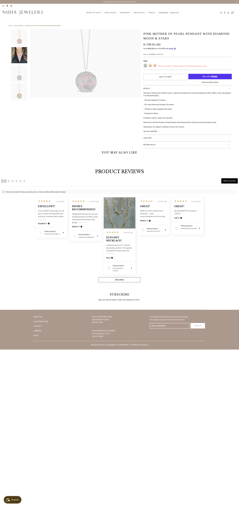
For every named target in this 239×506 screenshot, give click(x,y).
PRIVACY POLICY (97, 345)
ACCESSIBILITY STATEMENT (117, 345)
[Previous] (32, 63)
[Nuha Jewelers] (22, 13)
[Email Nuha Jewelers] (3, 6)
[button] (94, 13)
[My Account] (228, 13)
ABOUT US (38, 317)
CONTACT (38, 326)
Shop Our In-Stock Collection (119, 2)
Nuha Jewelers (142, 345)
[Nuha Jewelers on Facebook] (7, 6)
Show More (42, 219)
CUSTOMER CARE (41, 322)
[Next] (139, 63)
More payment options (210, 82)
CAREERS (37, 331)
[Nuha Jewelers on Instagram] (11, 6)
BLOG (36, 335)
